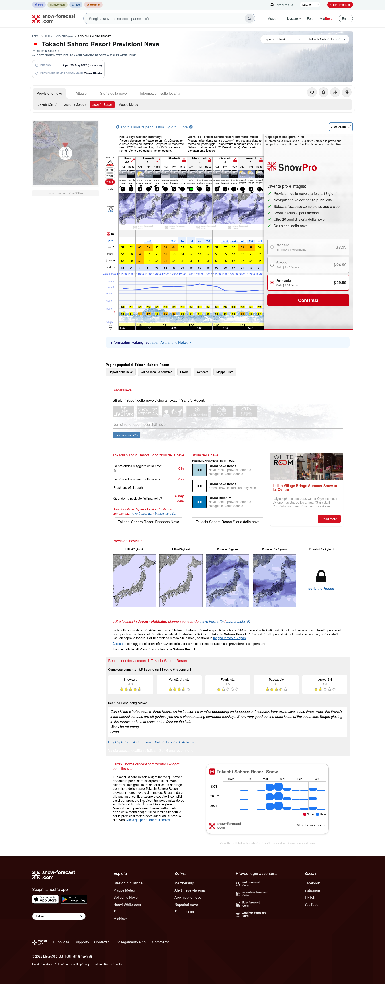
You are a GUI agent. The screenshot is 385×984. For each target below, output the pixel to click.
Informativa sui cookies (109, 964)
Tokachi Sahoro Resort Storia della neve (228, 521)
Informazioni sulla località (160, 93)
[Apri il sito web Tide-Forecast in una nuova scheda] (75, 5)
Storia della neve (113, 93)
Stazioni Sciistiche (128, 883)
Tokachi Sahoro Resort (94, 36)
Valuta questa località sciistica (132, 751)
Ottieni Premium (340, 4)
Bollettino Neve (125, 897)
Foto (310, 18)
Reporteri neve (186, 904)
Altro (110, 210)
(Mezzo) (75, 104)
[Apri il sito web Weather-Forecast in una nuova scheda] (93, 5)
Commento (160, 942)
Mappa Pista (224, 372)
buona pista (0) (165, 513)
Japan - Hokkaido (59, 36)
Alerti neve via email (190, 890)
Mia (326, 18)
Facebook (312, 883)
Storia (184, 372)
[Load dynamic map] (65, 153)
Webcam (202, 372)
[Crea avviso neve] (323, 92)
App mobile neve (187, 897)
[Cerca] (249, 18)
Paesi (35, 36)
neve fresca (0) (141, 513)
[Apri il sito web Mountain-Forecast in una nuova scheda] (57, 5)
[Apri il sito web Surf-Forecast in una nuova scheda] (39, 5)
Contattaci (102, 942)
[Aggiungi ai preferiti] (312, 92)
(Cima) (47, 104)
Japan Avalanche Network (170, 342)
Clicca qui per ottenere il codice (148, 819)
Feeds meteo (184, 911)
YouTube (311, 904)
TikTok (309, 897)
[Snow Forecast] (52, 18)
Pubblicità (61, 942)
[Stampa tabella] (347, 92)
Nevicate (292, 18)
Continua (308, 300)
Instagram (312, 890)
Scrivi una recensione (176, 751)
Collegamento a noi (131, 942)
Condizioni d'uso (42, 964)
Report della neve (121, 372)
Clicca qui (119, 643)
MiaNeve (120, 918)
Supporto (81, 942)
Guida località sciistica (156, 372)
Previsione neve (49, 93)
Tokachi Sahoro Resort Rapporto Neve (148, 521)
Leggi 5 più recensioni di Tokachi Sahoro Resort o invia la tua (151, 742)
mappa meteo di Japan (229, 638)
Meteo (272, 18)
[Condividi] (335, 92)
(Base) (102, 104)
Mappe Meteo (128, 104)
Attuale (81, 93)
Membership (184, 883)
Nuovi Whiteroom (127, 904)
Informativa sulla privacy (74, 964)
